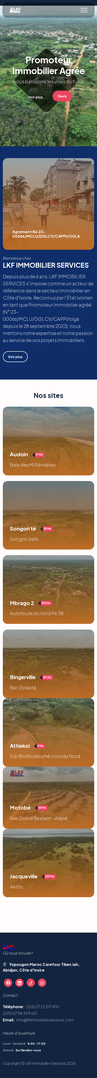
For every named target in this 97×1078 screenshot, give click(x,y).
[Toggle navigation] (84, 10)
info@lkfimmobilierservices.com (45, 1019)
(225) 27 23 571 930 (42, 1006)
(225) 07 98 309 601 (20, 1013)
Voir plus (35, 97)
